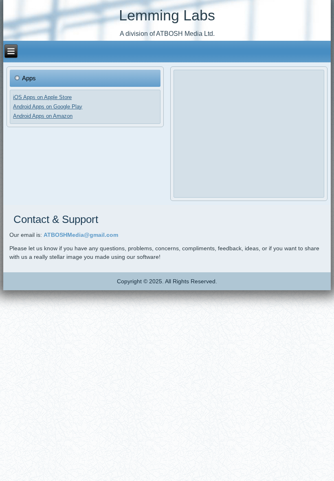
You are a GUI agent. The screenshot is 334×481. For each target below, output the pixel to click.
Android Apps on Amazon (43, 116)
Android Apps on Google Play (47, 107)
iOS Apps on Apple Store (42, 97)
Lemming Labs (167, 15)
